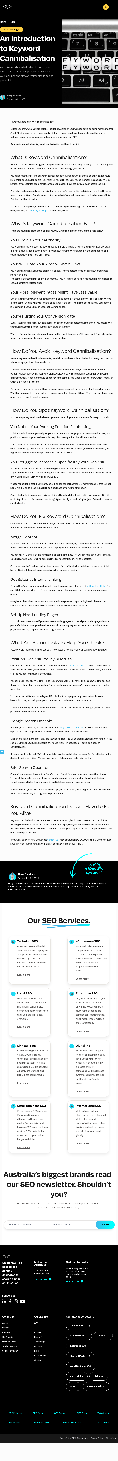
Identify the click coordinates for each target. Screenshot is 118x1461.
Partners (6, 1332)
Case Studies (40, 1356)
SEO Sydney (38, 1413)
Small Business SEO (80, 1366)
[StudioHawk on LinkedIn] (4, 1301)
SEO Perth (82, 1413)
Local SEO (103, 1336)
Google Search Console (71, 727)
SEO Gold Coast (41, 1422)
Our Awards (7, 1337)
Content (38, 1332)
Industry (38, 1346)
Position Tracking (76, 665)
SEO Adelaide (103, 1413)
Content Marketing (80, 1356)
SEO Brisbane (60, 1413)
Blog (13, 22)
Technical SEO (77, 1326)
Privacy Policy (97, 1438)
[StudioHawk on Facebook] (10, 1301)
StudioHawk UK (9, 1346)
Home (3, 22)
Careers (6, 1328)
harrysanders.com (16, 890)
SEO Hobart (14, 1422)
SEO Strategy (11, 29)
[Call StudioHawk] (106, 7)
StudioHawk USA (10, 1351)
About (5, 1323)
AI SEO (73, 1386)
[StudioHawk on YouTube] (22, 1301)
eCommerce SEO (79, 1336)
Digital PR (38, 1337)
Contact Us (39, 1360)
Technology (39, 1342)
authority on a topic (38, 210)
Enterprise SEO (78, 1346)
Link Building (76, 1376)
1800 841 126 (41, 1279)
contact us (52, 840)
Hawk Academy (9, 1342)
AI (35, 1328)
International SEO (96, 1386)
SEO (36, 1323)
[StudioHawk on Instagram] (16, 1301)
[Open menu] (113, 6)
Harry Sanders (26, 874)
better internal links (96, 586)
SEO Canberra (102, 1422)
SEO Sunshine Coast (73, 1422)
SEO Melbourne (16, 1413)
